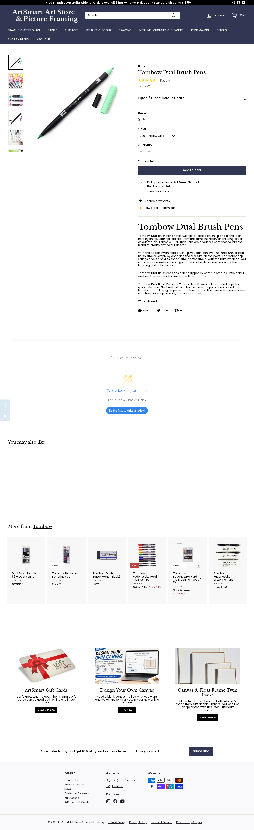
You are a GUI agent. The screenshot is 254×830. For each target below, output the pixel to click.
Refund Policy (116, 822)
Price (142, 113)
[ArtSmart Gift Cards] (46, 666)
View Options (46, 710)
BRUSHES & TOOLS (98, 30)
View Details (208, 717)
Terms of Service (161, 822)
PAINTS (52, 30)
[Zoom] (76, 103)
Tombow (144, 86)
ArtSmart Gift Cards (76, 802)
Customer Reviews (76, 793)
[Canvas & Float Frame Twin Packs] (207, 666)
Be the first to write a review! (127, 410)
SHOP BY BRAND (18, 39)
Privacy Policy (138, 822)
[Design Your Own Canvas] (127, 666)
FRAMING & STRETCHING (24, 30)
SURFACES (71, 30)
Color (142, 129)
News (68, 789)
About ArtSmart (74, 784)
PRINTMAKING (200, 30)
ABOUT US (43, 39)
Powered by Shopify (189, 822)
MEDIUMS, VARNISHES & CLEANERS (161, 30)
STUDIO (222, 30)
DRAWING (125, 30)
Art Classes (71, 798)
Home (141, 66)
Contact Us (71, 780)
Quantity (145, 145)
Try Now (127, 710)
